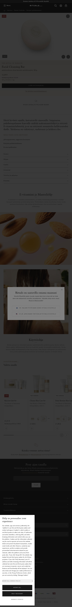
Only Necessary (17, 593)
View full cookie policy (12, 581)
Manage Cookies (17, 599)
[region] (17, 560)
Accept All (17, 587)
